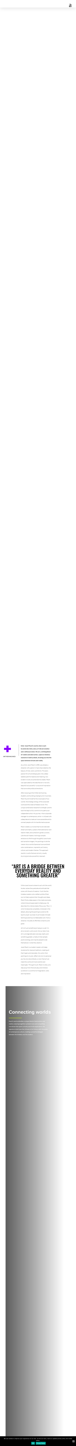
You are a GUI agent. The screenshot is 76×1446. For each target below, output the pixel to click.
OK (33, 1443)
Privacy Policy (41, 1443)
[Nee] (73, 1441)
